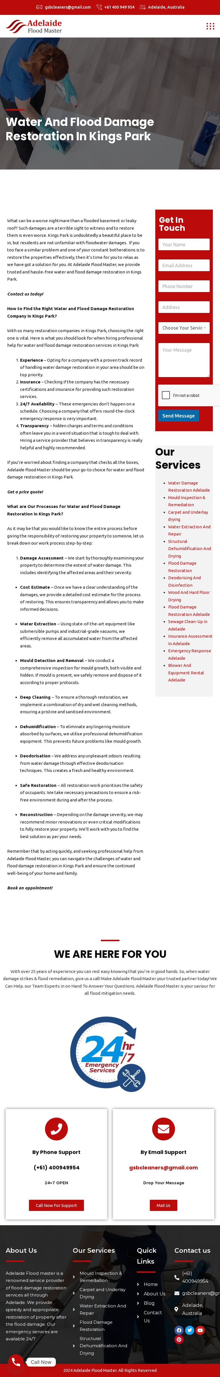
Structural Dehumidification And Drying (189, 548)
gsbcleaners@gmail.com (68, 7)
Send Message (178, 415)
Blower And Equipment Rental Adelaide (186, 672)
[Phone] (16, 1362)
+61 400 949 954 (119, 7)
